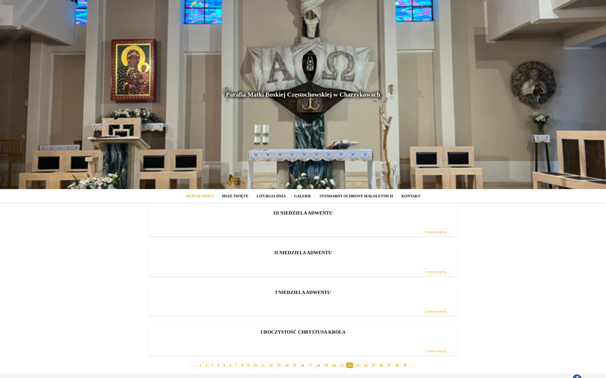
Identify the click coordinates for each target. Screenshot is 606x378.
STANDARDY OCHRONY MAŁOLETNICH (356, 196)
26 (381, 365)
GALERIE (302, 196)
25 (373, 365)
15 (294, 365)
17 (310, 365)
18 (318, 365)
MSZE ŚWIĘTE (235, 196)
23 (357, 365)
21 (342, 365)
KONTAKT (410, 196)
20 (334, 365)
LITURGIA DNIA (271, 196)
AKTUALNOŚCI (200, 196)
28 (397, 365)
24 (365, 365)
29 (405, 365)
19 (326, 365)
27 (389, 365)
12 (271, 365)
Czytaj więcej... (437, 232)
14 (286, 365)
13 (279, 365)
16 (302, 365)
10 (255, 365)
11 (263, 365)
